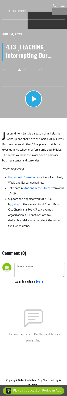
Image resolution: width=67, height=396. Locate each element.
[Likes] (4, 69)
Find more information (22, 177)
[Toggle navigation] (62, 5)
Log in (39, 281)
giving (15, 204)
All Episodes (16, 11)
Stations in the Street (37, 188)
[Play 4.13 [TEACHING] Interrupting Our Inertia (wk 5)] (33, 98)
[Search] (55, 5)
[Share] (41, 69)
